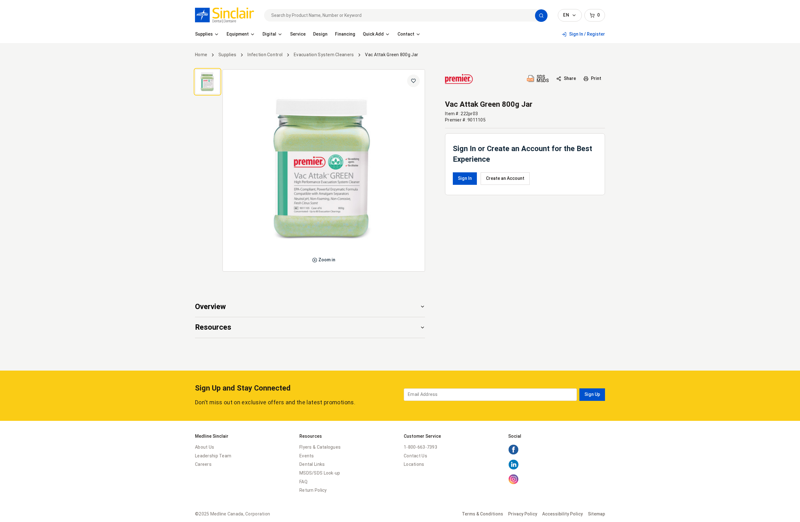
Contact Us (415, 455)
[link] (224, 15)
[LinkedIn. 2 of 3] (513, 468)
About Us (204, 447)
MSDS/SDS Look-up (319, 472)
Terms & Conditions (482, 513)
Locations (414, 464)
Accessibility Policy (562, 513)
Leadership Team (213, 455)
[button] (541, 15)
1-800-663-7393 (420, 447)
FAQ (303, 481)
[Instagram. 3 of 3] (513, 482)
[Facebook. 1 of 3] (513, 453)
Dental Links (312, 464)
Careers (203, 464)
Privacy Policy (522, 513)
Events (306, 455)
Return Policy (313, 490)
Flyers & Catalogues (320, 447)
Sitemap (596, 513)
